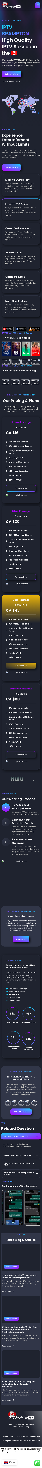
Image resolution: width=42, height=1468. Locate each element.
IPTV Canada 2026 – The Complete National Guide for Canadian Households (18, 1384)
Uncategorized (11, 1267)
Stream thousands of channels (21, 916)
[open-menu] (37, 5)
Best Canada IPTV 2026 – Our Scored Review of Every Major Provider (19, 1276)
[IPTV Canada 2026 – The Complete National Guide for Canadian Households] (21, 1364)
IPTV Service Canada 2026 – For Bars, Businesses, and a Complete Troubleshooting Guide (20, 1329)
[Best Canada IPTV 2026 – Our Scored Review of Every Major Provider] (21, 1257)
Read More (6, 1291)
